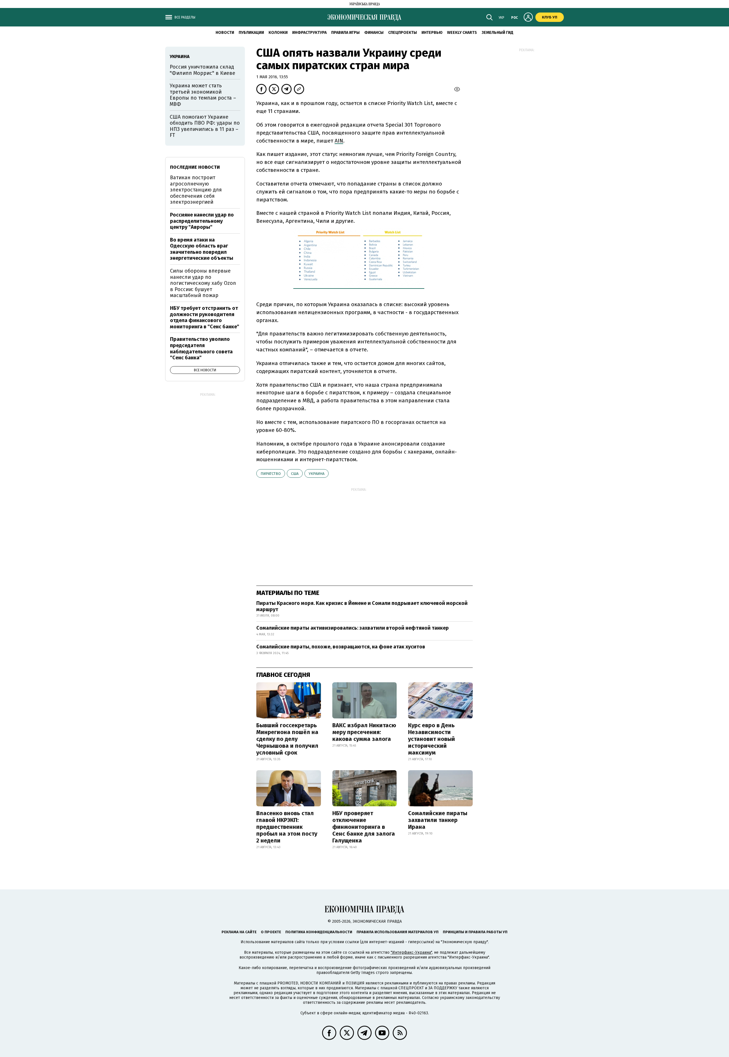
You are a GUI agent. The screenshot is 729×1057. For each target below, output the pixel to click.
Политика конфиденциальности (318, 932)
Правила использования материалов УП (398, 932)
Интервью (432, 32)
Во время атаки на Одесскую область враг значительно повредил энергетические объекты (201, 249)
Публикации (251, 32)
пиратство (271, 473)
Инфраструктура (309, 32)
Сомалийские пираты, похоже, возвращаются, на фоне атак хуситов (340, 647)
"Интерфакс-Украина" (411, 952)
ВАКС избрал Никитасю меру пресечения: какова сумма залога (364, 732)
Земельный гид (497, 32)
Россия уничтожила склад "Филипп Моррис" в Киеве (202, 70)
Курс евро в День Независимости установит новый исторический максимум (431, 739)
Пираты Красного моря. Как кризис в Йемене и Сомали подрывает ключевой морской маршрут (362, 606)
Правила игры (345, 32)
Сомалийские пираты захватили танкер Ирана (437, 820)
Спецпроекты (402, 32)
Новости (225, 32)
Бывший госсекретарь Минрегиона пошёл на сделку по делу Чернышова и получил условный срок (287, 739)
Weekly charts (462, 32)
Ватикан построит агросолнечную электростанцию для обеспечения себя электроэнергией (196, 189)
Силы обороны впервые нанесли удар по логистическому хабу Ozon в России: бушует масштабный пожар (203, 283)
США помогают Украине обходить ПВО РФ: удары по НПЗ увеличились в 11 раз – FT (205, 126)
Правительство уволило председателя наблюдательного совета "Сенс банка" (201, 348)
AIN (339, 140)
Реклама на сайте (239, 932)
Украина (316, 473)
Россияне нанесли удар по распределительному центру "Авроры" (202, 221)
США (294, 473)
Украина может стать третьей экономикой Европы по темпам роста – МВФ (203, 95)
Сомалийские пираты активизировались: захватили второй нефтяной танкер (352, 628)
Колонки (278, 32)
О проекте (271, 932)
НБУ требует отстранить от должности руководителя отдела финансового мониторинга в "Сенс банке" (204, 317)
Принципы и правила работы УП (475, 932)
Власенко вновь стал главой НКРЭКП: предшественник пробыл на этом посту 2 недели (286, 827)
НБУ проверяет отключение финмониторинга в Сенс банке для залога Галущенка (363, 827)
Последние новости (195, 167)
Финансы (374, 32)
